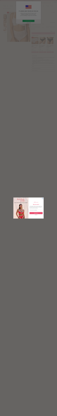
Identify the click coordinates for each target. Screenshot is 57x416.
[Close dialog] (42, 198)
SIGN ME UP (36, 213)
